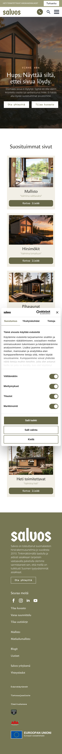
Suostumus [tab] (10, 321)
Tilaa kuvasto (18, 608)
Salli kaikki (31, 420)
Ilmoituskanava (19, 704)
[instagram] (21, 600)
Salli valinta (31, 430)
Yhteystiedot (18, 672)
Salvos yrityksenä (20, 665)
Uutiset (15, 655)
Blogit (14, 649)
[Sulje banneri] (57, 312)
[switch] (53, 386)
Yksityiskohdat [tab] (30, 321)
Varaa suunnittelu (21, 615)
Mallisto (15, 632)
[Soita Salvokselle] (40, 12)
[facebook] (13, 600)
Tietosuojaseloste (20, 695)
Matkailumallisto (20, 639)
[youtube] (35, 600)
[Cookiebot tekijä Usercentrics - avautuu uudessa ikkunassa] (37, 312)
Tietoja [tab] (51, 321)
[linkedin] (28, 600)
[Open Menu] (56, 11)
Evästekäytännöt (19, 686)
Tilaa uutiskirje (19, 622)
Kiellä (31, 439)
